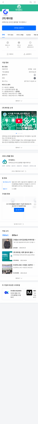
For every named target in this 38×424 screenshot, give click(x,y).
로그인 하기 (19, 210)
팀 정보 (28, 35)
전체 (3, 35)
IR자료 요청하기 (19, 28)
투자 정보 (10, 35)
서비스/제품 (19, 35)
